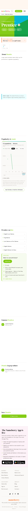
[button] (14, 416)
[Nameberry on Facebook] (12, 494)
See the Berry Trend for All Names (14, 189)
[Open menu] (24, 11)
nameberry (14, 499)
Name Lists (17, 472)
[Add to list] (19, 25)
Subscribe (18, 11)
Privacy (16, 506)
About (16, 486)
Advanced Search (19, 475)
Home (2, 14)
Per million (22, 148)
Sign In (3, 486)
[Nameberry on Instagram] (18, 494)
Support (14, 508)
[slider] (23, 174)
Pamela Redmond (7, 21)
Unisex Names (5, 477)
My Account (4, 489)
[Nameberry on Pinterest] (15, 494)
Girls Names (4, 472)
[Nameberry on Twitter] (10, 494)
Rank (13, 148)
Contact (17, 489)
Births (17, 148)
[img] (14, 162)
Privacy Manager (22, 506)
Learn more (8, 279)
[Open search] (12, 11)
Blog (16, 484)
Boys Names (4, 475)
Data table (6, 178)
